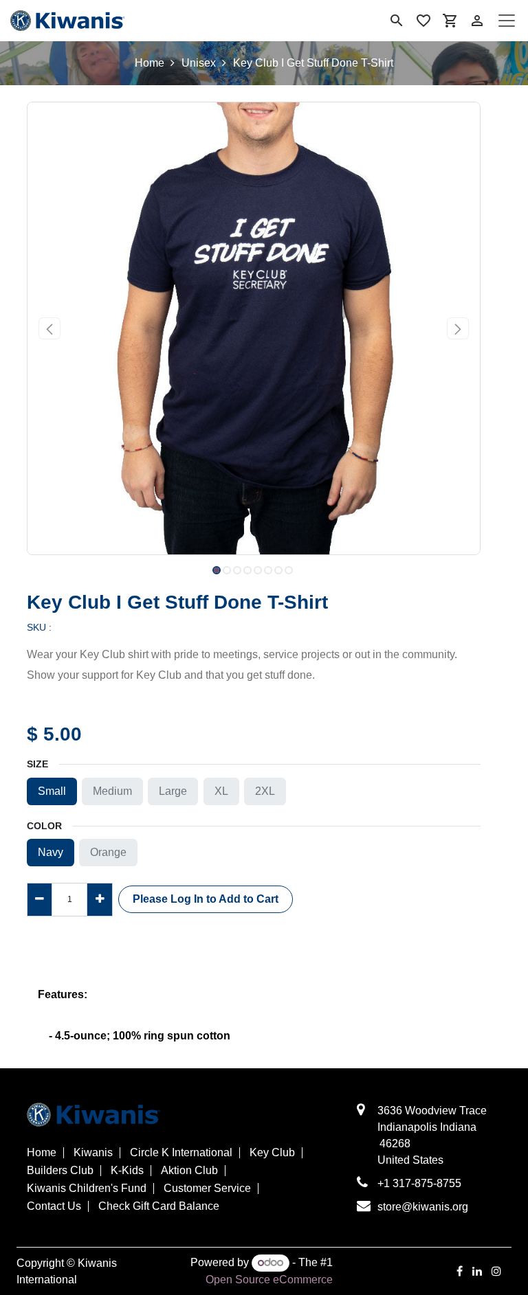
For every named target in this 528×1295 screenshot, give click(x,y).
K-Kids (127, 1170)
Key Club (272, 1152)
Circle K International (181, 1152)
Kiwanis (93, 1152)
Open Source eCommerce (269, 1279)
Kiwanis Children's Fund (86, 1188)
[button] (49, 328)
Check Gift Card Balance (158, 1206)
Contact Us (54, 1206)
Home (149, 63)
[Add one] (99, 899)
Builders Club (60, 1170)
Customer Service (207, 1188)
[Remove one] (39, 899)
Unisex (199, 63)
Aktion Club (189, 1170)
